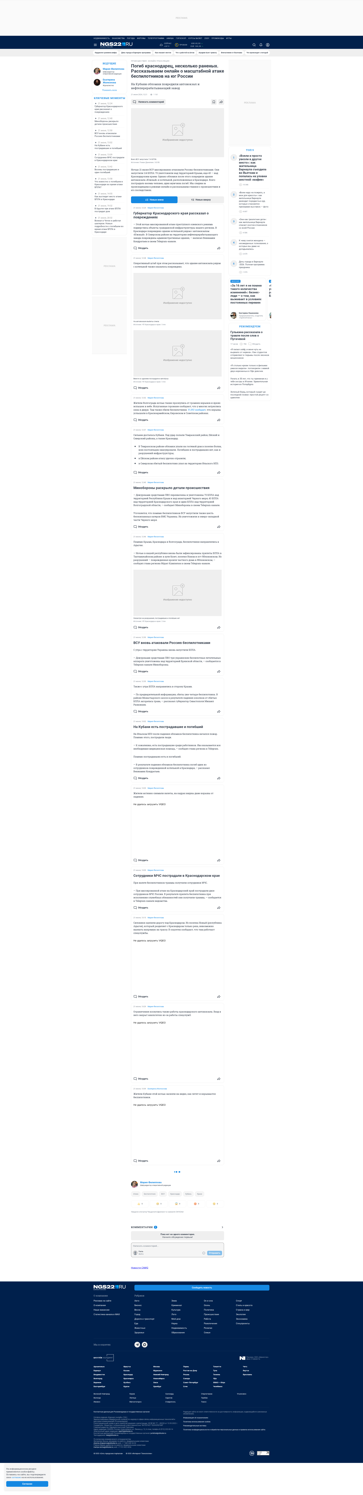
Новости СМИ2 (139, 1267)
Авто (136, 1300)
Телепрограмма (156, 38)
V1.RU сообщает (197, 409)
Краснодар (175, 1194)
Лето (173, 1314)
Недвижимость (102, 38)
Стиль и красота (244, 1305)
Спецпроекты (243, 1323)
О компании (100, 1305)
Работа (207, 1319)
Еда (136, 1323)
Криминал (176, 1305)
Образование (178, 1332)
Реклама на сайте (102, 1300)
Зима (174, 1300)
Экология (241, 1314)
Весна (137, 1310)
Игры (229, 38)
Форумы (141, 38)
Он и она (208, 1300)
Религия (208, 1328)
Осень (207, 1305)
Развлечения (210, 1323)
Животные (139, 1328)
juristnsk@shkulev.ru (158, 1433)
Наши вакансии (101, 1310)
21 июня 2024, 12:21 (139, 95)
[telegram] (137, 1344)
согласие (16, 1477)
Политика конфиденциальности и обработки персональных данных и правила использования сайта (224, 1430)
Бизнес (138, 1305)
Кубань (188, 1194)
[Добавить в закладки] (214, 102)
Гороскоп (181, 38)
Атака (135, 1194)
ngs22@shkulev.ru (126, 1431)
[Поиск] (254, 45)
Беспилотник (150, 1194)
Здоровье (139, 1332)
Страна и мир (242, 1310)
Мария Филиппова (113, 68)
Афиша (170, 38)
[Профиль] (267, 45)
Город (137, 1314)
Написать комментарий (151, 102)
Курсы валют (195, 38)
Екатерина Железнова (109, 81)
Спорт (239, 1300)
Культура (175, 1310)
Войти (141, 1254)
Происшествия (211, 1314)
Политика (209, 1310)
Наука (174, 1323)
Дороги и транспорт (144, 1319)
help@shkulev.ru (112, 1435)
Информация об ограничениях (195, 1418)
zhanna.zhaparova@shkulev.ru (105, 1443)
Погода (131, 38)
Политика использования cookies (196, 1422)
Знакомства (118, 38)
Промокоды (218, 38)
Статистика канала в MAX (107, 1314)
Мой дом (176, 1319)
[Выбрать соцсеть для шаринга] (221, 102)
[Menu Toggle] (95, 45)
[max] (144, 1344)
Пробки (181, 45)
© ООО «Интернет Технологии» (139, 1453)
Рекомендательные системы (194, 1426)
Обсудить (143, 248)
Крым (199, 1194)
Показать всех (109, 90)
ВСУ (163, 1194)
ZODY (206, 38)
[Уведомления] (261, 45)
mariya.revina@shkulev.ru (103, 1447)
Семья (207, 1332)
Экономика (241, 1319)
